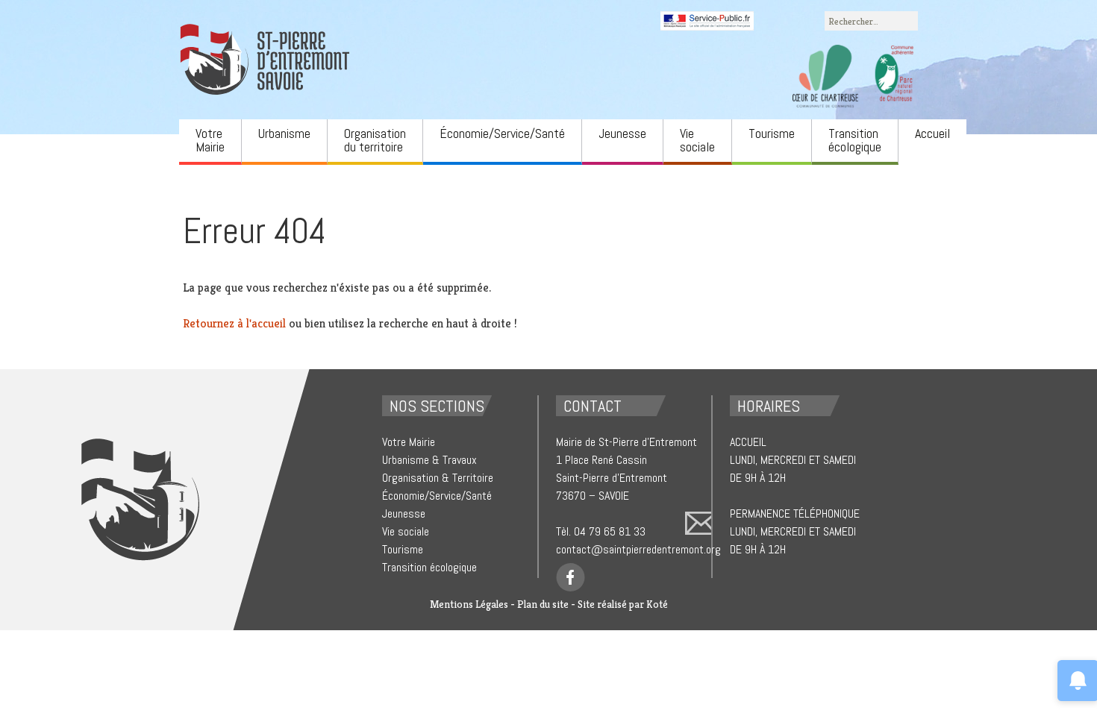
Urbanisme (284, 133)
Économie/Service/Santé (502, 133)
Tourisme (771, 133)
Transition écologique (854, 140)
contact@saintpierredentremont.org (638, 549)
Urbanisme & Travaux (429, 460)
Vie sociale (697, 140)
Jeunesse (622, 133)
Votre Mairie (210, 140)
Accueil (932, 133)
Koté (657, 604)
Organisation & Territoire (437, 478)
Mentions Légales (469, 604)
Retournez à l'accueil (234, 323)
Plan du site (543, 604)
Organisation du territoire (375, 140)
